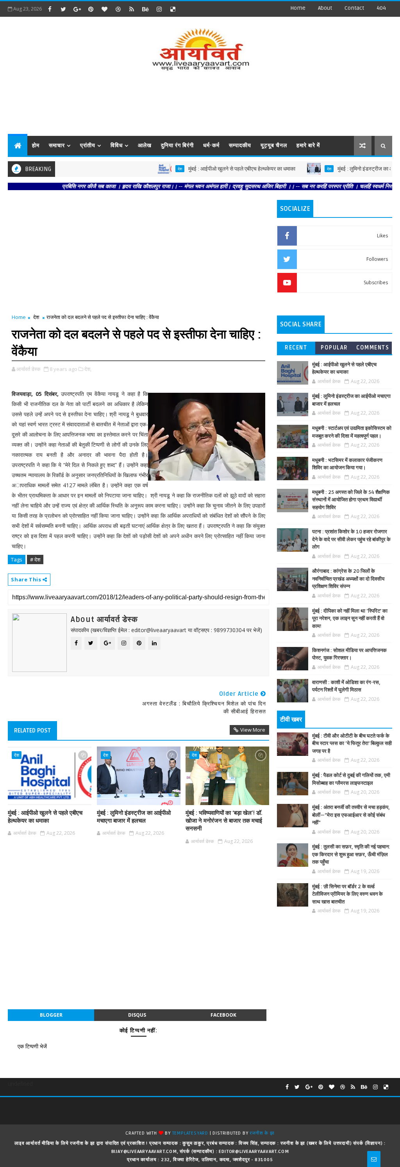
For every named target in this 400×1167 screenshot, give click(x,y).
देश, (87, 368)
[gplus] (77, 9)
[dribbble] (118, 9)
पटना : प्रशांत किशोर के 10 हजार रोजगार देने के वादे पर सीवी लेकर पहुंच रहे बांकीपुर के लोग (351, 539)
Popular (334, 347)
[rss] (132, 9)
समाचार (57, 145)
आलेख (145, 145)
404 (381, 8)
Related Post (32, 730)
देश (157, 168)
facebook (223, 1015)
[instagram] (159, 9)
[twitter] (63, 9)
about (325, 8)
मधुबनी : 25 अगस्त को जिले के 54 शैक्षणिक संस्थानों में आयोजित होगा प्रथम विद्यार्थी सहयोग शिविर (351, 500)
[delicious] (173, 9)
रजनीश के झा (262, 1133)
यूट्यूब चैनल (274, 145)
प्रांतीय (87, 145)
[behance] (145, 9)
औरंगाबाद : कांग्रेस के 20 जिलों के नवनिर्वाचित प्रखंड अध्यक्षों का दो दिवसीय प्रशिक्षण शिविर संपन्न (348, 579)
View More (252, 729)
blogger (51, 1015)
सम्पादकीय (240, 145)
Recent (296, 347)
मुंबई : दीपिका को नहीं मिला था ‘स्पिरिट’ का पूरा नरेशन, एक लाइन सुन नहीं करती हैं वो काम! (350, 618)
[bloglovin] (104, 9)
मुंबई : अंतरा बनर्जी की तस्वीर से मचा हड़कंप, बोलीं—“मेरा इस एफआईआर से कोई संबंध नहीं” (351, 815)
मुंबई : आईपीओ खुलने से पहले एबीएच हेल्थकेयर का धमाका (218, 169)
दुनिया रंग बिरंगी (177, 145)
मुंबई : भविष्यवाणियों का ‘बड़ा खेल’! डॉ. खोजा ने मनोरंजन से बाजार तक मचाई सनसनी (224, 820)
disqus (137, 1015)
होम (35, 145)
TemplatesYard (190, 1133)
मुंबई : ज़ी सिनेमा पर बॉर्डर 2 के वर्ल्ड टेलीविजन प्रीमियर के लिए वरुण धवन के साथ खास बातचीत (347, 894)
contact (354, 8)
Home (297, 8)
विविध (117, 145)
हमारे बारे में (308, 145)
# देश (35, 559)
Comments (372, 347)
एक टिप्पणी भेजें (32, 1046)
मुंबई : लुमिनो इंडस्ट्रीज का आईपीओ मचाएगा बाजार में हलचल (134, 816)
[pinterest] (90, 9)
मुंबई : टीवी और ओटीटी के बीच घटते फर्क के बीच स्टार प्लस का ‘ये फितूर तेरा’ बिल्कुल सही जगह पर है (352, 743)
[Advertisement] (200, 104)
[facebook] (49, 9)
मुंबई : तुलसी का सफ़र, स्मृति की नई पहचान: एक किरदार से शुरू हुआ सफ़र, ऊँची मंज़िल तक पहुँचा (351, 854)
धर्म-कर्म (211, 145)
